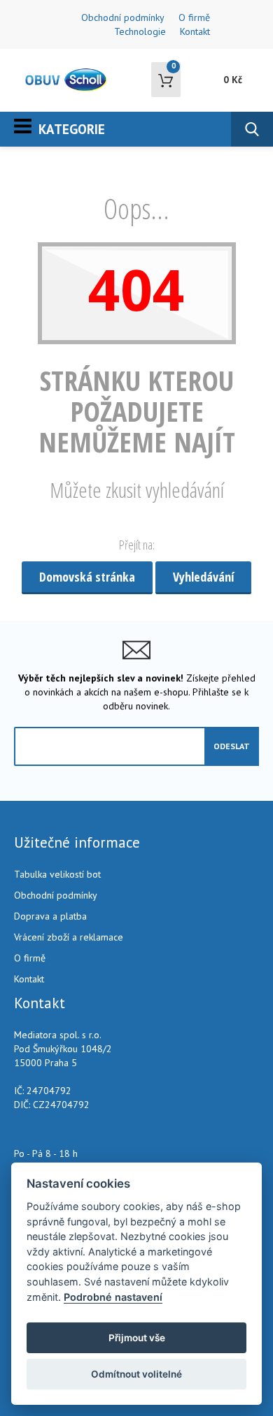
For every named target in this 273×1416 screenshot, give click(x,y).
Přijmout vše (136, 1337)
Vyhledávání (203, 576)
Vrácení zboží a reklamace (68, 937)
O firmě (194, 17)
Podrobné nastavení (113, 1297)
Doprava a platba (50, 916)
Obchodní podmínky (122, 17)
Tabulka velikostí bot (57, 874)
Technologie (140, 31)
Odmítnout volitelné (136, 1374)
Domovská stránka (87, 576)
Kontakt (195, 31)
